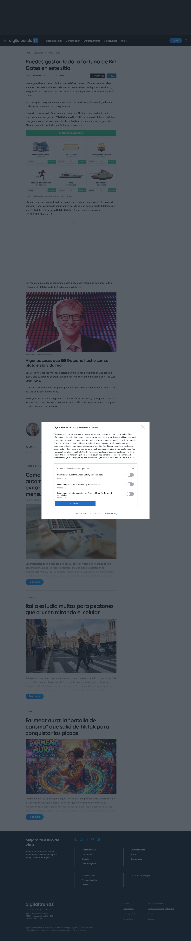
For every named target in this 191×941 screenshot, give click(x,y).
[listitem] (95, 468)
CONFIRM (75, 504)
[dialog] (95, 470)
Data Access (95, 513)
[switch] (130, 475)
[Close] (144, 427)
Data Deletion (80, 513)
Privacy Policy (111, 513)
